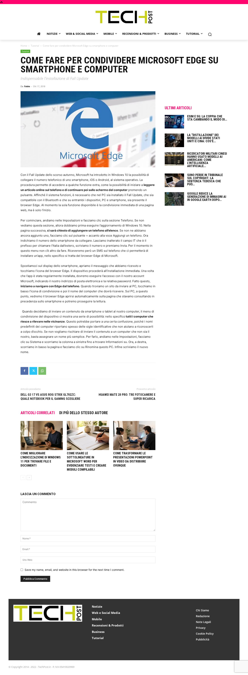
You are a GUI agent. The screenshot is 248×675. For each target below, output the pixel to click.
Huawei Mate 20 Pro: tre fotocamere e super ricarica (127, 397)
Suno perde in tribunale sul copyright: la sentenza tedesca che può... (205, 179)
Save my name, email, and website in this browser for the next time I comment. (74, 569)
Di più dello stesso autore (83, 412)
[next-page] (29, 477)
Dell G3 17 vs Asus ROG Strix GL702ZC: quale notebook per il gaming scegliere (50, 397)
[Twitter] (33, 371)
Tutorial (35, 45)
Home (24, 45)
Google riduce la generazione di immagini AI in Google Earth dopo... (206, 197)
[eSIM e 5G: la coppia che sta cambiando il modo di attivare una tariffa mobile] (174, 121)
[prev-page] (23, 477)
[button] (209, 34)
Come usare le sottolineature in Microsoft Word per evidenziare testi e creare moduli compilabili (86, 461)
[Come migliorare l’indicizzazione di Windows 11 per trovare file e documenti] (42, 435)
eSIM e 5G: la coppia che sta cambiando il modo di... (207, 118)
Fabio (27, 86)
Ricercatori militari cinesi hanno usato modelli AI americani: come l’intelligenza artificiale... (207, 160)
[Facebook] (24, 371)
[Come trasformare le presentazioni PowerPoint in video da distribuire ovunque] (134, 435)
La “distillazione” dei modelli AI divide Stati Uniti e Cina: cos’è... (203, 138)
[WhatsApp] (42, 371)
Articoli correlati (38, 412)
